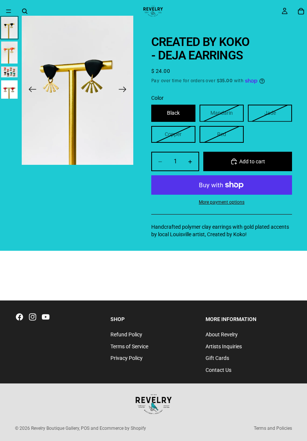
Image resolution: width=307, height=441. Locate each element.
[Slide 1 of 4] (9, 28)
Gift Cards (217, 358)
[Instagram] (32, 316)
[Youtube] (45, 316)
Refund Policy (126, 334)
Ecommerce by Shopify (123, 428)
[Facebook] (19, 316)
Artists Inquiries (224, 346)
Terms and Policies (273, 428)
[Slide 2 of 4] (9, 52)
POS (85, 428)
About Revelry (222, 334)
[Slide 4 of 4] (9, 89)
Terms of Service (129, 346)
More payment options (221, 202)
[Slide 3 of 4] (9, 72)
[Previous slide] (30, 90)
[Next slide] (124, 90)
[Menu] (8, 11)
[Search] (24, 11)
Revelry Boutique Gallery (55, 428)
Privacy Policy (126, 358)
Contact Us (218, 370)
